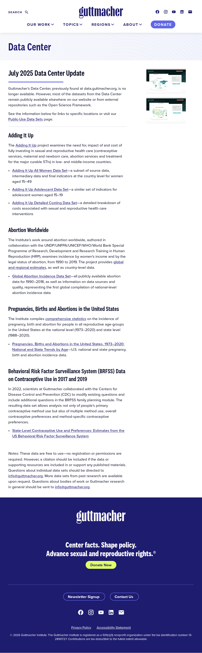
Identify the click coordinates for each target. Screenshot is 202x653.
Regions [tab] (101, 24)
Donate (163, 24)
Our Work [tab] (38, 24)
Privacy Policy (81, 627)
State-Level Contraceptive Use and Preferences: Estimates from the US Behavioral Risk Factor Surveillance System (68, 433)
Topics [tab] (71, 24)
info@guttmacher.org (25, 475)
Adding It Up (26, 145)
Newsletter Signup (84, 596)
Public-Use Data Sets (25, 119)
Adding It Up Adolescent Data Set (40, 189)
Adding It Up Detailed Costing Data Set (44, 202)
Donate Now (101, 565)
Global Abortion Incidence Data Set (41, 276)
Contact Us (124, 596)
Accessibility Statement (114, 627)
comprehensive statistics (65, 318)
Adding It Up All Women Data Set (39, 170)
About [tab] (130, 24)
